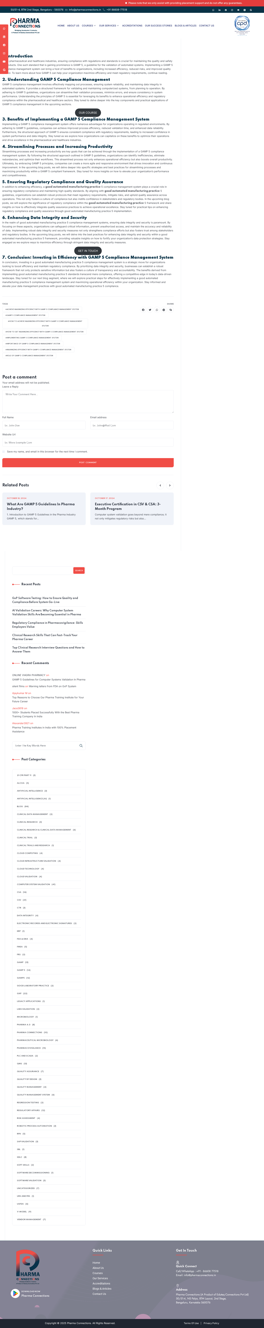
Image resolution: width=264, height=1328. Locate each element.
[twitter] (150, 310)
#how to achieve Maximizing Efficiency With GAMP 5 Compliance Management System (45, 323)
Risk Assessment (26, 1118)
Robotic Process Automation (34, 1126)
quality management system (33, 1095)
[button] (160, 485)
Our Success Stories (158, 25)
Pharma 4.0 (23, 1025)
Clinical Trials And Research (33, 846)
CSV (19, 900)
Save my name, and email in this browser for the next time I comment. (47, 451)
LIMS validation (26, 1009)
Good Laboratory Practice (33, 986)
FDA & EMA (22, 939)
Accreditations (132, 25)
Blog (20, 807)
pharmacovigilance (29, 1048)
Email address (98, 417)
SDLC (19, 1157)
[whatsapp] (157, 310)
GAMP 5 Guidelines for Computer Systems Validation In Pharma (48, 679)
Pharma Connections (35, 1296)
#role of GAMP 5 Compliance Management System (29, 356)
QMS (19, 1064)
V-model (22, 1212)
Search (79, 571)
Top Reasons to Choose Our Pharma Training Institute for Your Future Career (48, 699)
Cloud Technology (28, 869)
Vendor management (29, 1220)
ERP (19, 931)
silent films (18, 686)
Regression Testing (28, 1103)
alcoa (20, 783)
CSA (19, 892)
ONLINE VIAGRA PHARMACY (28, 675)
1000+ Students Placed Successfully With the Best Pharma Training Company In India (45, 714)
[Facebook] (226, 8)
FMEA (20, 947)
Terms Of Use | (192, 1323)
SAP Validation (25, 1142)
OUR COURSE (88, 112)
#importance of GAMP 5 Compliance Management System (33, 344)
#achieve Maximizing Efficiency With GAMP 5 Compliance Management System (42, 309)
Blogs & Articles (185, 25)
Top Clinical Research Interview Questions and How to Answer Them (48, 649)
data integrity (25, 916)
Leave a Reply (10, 386)
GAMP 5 (21, 970)
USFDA (20, 1204)
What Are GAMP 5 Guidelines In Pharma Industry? (41, 507)
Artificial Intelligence (30, 791)
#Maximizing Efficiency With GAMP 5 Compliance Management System (38, 350)
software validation (29, 1181)
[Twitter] (244, 8)
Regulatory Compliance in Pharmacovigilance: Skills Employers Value (47, 625)
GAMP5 (21, 978)
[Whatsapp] (213, 8)
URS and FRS (23, 1196)
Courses (87, 25)
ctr (19, 908)
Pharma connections (29, 1033)
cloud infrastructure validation (36, 861)
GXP (19, 994)
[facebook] (143, 310)
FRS (19, 955)
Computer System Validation (33, 884)
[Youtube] (238, 8)
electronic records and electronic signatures (44, 923)
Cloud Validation (27, 877)
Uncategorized (26, 1188)
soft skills (23, 1165)
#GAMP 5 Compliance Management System (25, 315)
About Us (73, 25)
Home (61, 25)
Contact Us (206, 25)
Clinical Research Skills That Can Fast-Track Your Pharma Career (44, 637)
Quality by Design (27, 1079)
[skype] (171, 310)
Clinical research (27, 822)
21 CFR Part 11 (24, 775)
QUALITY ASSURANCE (28, 1072)
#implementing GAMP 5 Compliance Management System (32, 338)
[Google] (251, 8)
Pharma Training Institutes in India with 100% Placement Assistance (44, 729)
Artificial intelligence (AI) (32, 799)
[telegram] (164, 310)
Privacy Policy (211, 1323)
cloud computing (27, 853)
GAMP (20, 962)
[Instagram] (232, 8)
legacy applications (29, 1001)
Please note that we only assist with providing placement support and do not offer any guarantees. (161, 2)
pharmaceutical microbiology (35, 1040)
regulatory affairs (28, 1110)
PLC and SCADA (25, 1056)
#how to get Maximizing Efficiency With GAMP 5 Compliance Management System (44, 332)
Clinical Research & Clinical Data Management (44, 830)
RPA (19, 1134)
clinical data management (32, 814)
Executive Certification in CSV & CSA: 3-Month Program (128, 507)
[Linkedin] (219, 8)
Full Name (8, 417)
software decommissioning (33, 1173)
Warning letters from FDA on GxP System (52, 686)
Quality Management (29, 1087)
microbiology (25, 1017)
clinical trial (25, 838)
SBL (18, 1149)
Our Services (107, 25)
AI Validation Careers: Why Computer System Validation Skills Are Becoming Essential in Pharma (46, 612)
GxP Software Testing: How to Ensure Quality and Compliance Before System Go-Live (45, 600)
